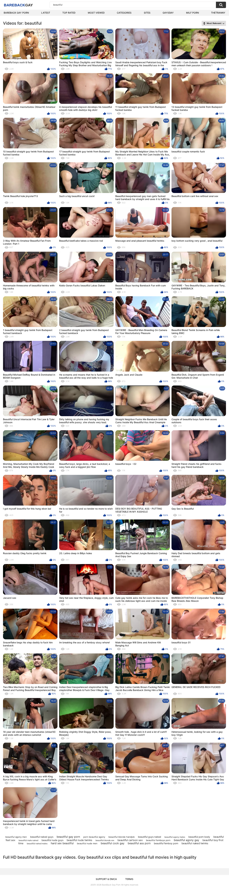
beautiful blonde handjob (121, 837)
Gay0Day (168, 12)
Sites (147, 12)
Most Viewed (96, 12)
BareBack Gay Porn (111, 884)
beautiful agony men (16, 837)
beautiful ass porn (139, 843)
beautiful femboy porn (166, 843)
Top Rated (68, 12)
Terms (129, 879)
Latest (45, 12)
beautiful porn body (199, 836)
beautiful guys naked (149, 836)
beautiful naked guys (41, 836)
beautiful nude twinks (79, 840)
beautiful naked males (37, 843)
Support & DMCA (106, 879)
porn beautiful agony (94, 837)
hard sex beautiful (62, 843)
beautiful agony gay (186, 840)
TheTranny (218, 12)
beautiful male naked (28, 840)
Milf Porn (192, 12)
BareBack (18, 5)
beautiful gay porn (68, 836)
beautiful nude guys (52, 840)
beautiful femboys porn (158, 840)
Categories (124, 12)
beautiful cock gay (112, 843)
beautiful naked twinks (195, 843)
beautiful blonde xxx (105, 840)
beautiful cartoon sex (130, 840)
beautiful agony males (174, 837)
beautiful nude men (87, 843)
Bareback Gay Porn (16, 12)
